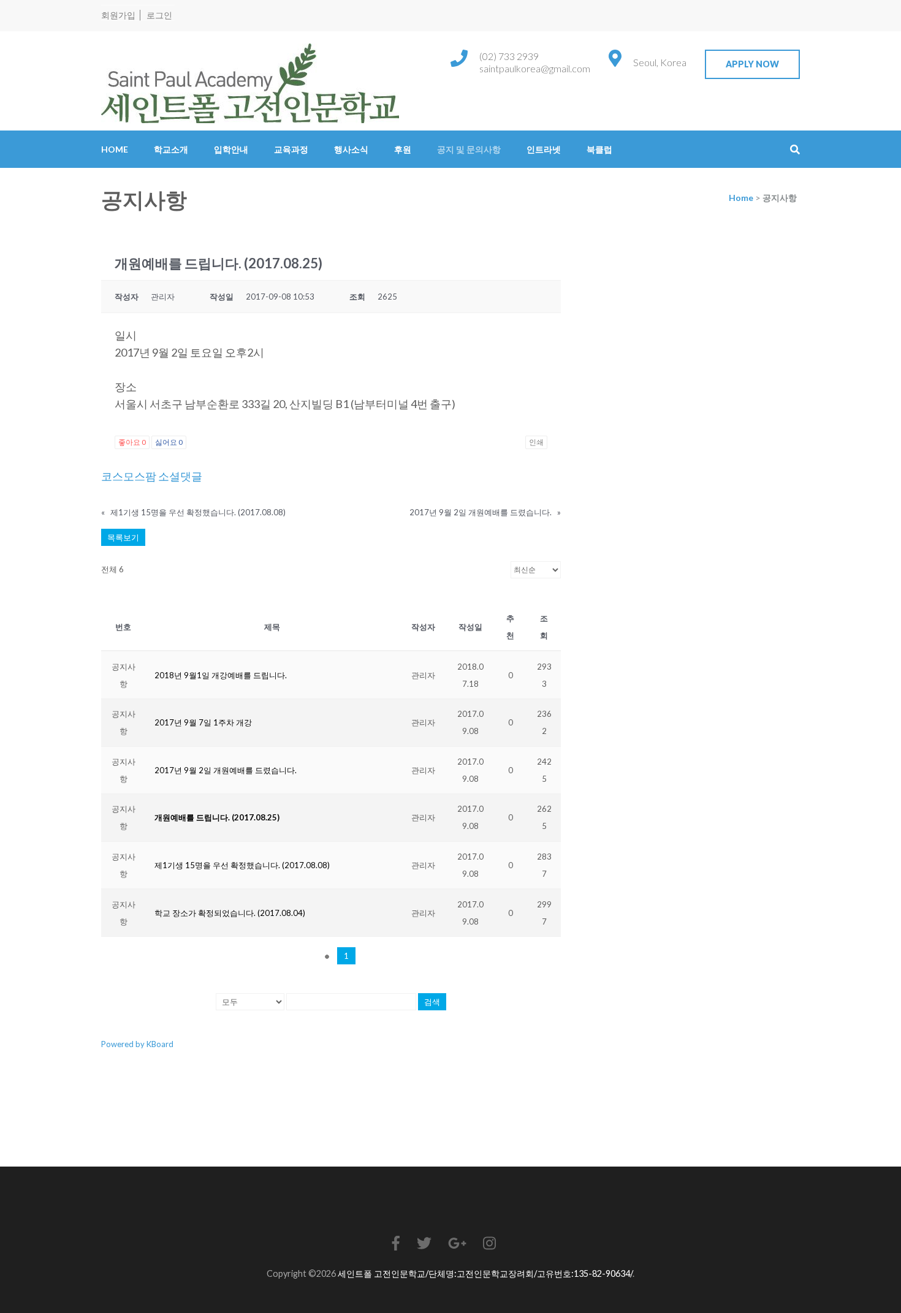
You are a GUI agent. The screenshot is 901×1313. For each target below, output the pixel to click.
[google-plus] (457, 1243)
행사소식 (351, 149)
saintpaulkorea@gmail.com (534, 68)
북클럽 (599, 149)
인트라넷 (544, 149)
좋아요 (132, 442)
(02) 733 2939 (509, 56)
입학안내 (231, 149)
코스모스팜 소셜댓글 (151, 476)
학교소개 (171, 149)
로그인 (159, 15)
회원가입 (118, 15)
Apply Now (752, 64)
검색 (432, 1002)
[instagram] (489, 1243)
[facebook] (396, 1243)
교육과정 (291, 149)
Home (114, 149)
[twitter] (424, 1243)
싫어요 (169, 442)
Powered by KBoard (137, 1044)
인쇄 (536, 442)
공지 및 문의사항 (469, 149)
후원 (402, 149)
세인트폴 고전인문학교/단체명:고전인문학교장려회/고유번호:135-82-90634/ (485, 1273)
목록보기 (123, 537)
